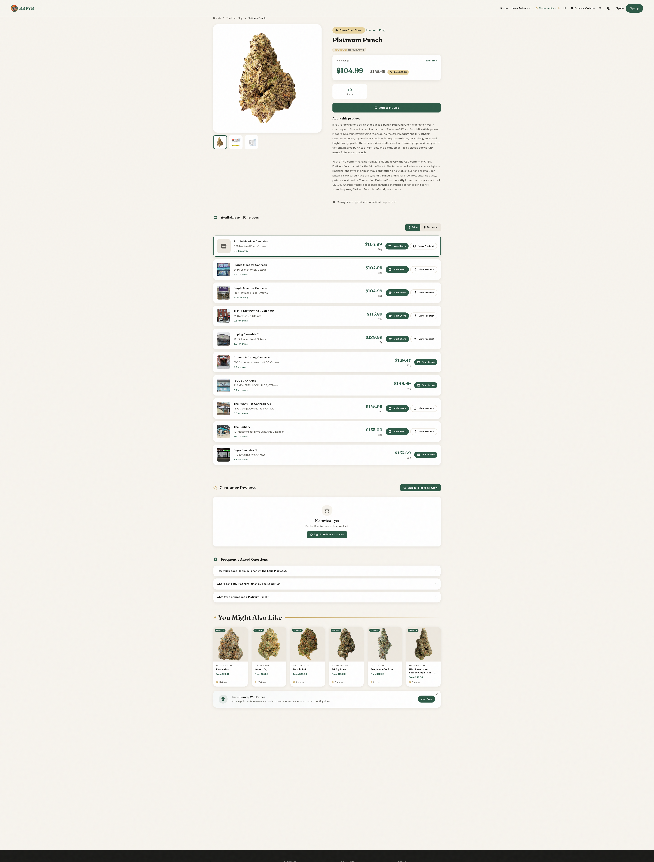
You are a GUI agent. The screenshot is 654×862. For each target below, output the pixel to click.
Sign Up (634, 8)
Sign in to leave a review (423, 487)
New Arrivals (520, 8)
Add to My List (389, 107)
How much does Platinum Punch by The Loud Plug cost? (252, 571)
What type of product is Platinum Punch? (243, 597)
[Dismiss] (436, 694)
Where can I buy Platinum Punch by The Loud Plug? (249, 584)
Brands (217, 18)
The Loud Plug (234, 18)
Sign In (620, 8)
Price (415, 227)
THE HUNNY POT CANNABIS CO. (254, 311)
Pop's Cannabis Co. (246, 450)
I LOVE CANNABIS (245, 380)
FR (600, 8)
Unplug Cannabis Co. (247, 334)
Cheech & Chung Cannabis (252, 357)
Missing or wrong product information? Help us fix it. (366, 202)
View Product (426, 246)
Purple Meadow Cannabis (251, 241)
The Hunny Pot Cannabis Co (252, 404)
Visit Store (400, 246)
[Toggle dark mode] (609, 8)
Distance (432, 227)
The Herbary (242, 427)
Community (546, 8)
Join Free (426, 699)
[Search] (564, 8)
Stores (504, 8)
